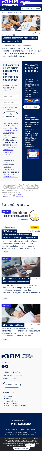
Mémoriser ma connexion (10, 108)
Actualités (10, 13)
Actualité (5, 252)
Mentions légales (12, 403)
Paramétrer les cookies (21, 448)
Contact (9, 396)
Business (19, 13)
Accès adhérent (12, 401)
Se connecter (10, 115)
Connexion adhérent (31, 8)
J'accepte (30, 445)
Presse (8, 398)
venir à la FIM (12, 385)
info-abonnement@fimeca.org (12, 195)
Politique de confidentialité (16, 406)
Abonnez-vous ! (31, 107)
